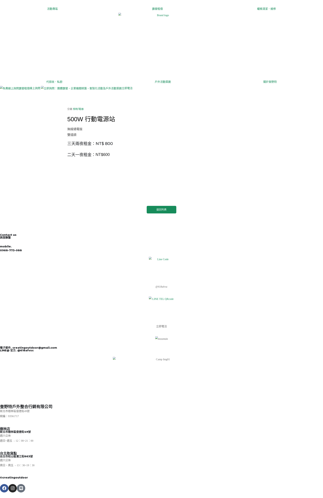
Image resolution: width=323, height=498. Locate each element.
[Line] (21, 488)
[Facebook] (4, 488)
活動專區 (52, 8)
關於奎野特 (270, 81)
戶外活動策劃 (163, 81)
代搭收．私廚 (54, 81)
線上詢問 (35, 88)
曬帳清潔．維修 (266, 8)
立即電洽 (127, 88)
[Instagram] (12, 488)
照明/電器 (78, 108)
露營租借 (157, 8)
